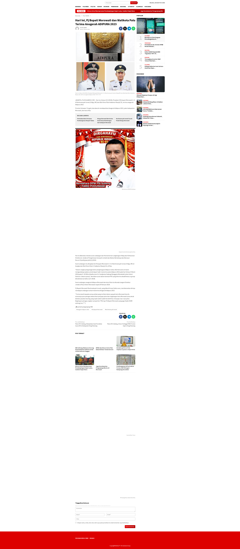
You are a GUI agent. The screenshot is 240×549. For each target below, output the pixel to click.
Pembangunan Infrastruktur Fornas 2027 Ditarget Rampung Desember (125, 367)
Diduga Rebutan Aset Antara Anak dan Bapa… (154, 67)
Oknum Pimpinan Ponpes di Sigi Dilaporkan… (147, 96)
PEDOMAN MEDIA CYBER (81, 538)
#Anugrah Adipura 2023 (82, 309)
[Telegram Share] (129, 28)
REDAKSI (92, 538)
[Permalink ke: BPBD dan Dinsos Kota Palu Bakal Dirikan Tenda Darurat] (105, 341)
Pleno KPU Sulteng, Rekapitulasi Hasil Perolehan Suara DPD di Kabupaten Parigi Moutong (88, 324)
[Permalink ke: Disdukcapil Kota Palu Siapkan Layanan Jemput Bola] (126, 341)
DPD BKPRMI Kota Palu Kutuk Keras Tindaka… (152, 110)
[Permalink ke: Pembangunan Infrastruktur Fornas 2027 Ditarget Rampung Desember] (126, 359)
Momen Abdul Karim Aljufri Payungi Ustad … (151, 124)
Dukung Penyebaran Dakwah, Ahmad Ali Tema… (152, 117)
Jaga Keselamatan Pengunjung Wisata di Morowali (137, 11)
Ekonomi (147, 57)
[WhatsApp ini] (133, 28)
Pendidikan (148, 43)
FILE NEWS (147, 35)
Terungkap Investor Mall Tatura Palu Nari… (152, 60)
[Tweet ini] (125, 28)
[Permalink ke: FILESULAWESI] (77, 28)
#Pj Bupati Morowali (97, 309)
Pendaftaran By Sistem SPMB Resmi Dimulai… (154, 45)
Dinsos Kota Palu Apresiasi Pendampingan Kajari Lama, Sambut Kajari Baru (91, 11)
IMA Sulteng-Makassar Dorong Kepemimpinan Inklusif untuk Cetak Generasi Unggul (84, 349)
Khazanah (139, 93)
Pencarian (134, 3)
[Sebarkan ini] (121, 28)
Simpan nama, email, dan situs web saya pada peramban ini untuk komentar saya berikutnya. (103, 523)
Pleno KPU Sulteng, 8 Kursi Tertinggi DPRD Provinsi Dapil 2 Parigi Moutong (121, 324)
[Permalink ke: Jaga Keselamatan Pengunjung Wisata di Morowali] (105, 359)
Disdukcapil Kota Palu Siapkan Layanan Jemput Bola (126, 348)
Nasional (147, 50)
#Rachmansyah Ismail (111, 309)
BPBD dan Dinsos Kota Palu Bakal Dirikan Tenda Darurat (105, 348)
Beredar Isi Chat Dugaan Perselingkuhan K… (152, 38)
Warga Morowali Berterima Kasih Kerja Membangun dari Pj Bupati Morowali (105, 120)
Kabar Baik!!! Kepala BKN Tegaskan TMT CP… (152, 52)
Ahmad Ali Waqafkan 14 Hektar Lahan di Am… (153, 103)
